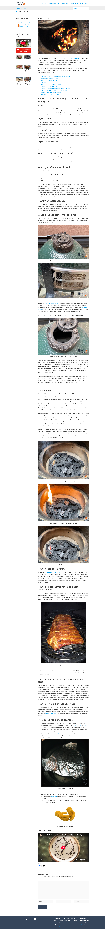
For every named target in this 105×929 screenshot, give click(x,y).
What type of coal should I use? (49, 80)
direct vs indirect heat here (52, 303)
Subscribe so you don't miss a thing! (24, 50)
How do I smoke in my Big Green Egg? (51, 92)
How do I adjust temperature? (49, 86)
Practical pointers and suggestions (50, 94)
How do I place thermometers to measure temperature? (55, 88)
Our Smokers (83, 3)
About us (18, 8)
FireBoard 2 (59, 733)
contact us (80, 924)
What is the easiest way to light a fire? (51, 84)
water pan (54, 796)
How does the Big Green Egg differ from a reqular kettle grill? (57, 76)
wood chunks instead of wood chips (52, 792)
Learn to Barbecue (63, 3)
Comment (41, 880)
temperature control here (53, 572)
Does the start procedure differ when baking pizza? (54, 90)
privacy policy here (59, 926)
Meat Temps (74, 3)
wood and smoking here (51, 713)
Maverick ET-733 (77, 725)
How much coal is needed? (48, 82)
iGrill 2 (86, 725)
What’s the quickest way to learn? (50, 78)
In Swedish (23, 8)
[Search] (88, 8)
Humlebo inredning (74, 58)
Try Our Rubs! (52, 3)
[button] (19, 60)
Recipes (44, 3)
